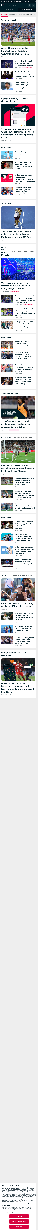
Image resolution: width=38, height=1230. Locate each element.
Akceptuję (19, 1216)
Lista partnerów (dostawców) (10, 1212)
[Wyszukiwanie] (29, 5)
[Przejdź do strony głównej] (10, 5)
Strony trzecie (18, 1201)
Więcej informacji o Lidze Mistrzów (22, 251)
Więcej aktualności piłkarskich (23, 437)
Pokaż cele (19, 1226)
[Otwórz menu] (33, 5)
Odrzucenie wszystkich (19, 1221)
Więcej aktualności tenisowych (23, 575)
